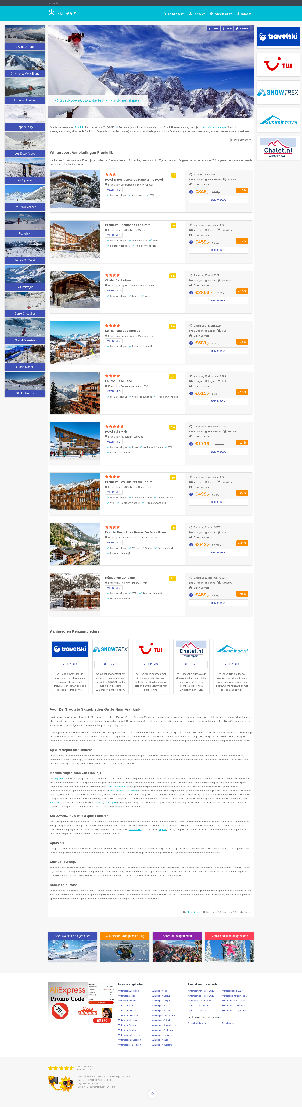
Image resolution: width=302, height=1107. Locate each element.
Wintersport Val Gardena (129, 1040)
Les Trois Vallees (25, 207)
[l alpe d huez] (25, 34)
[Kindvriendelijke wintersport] (229, 950)
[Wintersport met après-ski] (177, 950)
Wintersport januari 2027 (199, 1001)
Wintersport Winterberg (128, 991)
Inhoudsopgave (242, 139)
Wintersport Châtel (161, 1020)
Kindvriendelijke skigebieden (229, 936)
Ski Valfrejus (25, 287)
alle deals (70, 664)
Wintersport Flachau (127, 1001)
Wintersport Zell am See (163, 1015)
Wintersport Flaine (160, 1005)
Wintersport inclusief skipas (235, 996)
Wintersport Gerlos (126, 996)
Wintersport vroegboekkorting (125, 936)
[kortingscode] (81, 1001)
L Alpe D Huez (25, 46)
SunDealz (91, 1076)
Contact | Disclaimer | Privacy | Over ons (96, 1087)
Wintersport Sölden (127, 1025)
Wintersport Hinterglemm (164, 1025)
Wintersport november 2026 (201, 991)
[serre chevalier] (25, 301)
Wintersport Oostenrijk (162, 1030)
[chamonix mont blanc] (25, 60)
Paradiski (25, 233)
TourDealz (113, 1076)
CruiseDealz (125, 1076)
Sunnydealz (106, 1080)
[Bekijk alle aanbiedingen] (278, 36)
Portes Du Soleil (24, 260)
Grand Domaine (25, 340)
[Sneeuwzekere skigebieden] (72, 950)
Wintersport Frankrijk (162, 1035)
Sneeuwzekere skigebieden (72, 936)
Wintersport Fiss (159, 991)
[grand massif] (25, 354)
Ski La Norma (25, 393)
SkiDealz (102, 1076)
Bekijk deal (218, 199)
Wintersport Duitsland (162, 1045)
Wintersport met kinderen (234, 1005)
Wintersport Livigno (161, 1001)
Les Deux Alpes (25, 153)
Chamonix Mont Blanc (25, 73)
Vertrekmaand (222, 13)
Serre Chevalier (25, 313)
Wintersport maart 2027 (199, 1010)
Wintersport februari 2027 (200, 1005)
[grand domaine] (25, 327)
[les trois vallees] (25, 194)
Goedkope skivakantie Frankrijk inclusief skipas (99, 100)
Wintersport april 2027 (232, 991)
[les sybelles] (25, 167)
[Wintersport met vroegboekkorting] (125, 950)
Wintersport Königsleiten (129, 1045)
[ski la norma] (25, 381)
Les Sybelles (25, 180)
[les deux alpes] (25, 141)
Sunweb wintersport (197, 1023)
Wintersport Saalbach (128, 1030)
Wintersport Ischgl (126, 1005)
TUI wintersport (229, 1023)
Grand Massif (25, 367)
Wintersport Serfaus (161, 1010)
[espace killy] (25, 114)
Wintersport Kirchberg (128, 1020)
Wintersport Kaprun (161, 996)
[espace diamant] (25, 87)
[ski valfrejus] (25, 274)
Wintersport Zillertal (127, 1010)
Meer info (114, 189)
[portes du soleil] (25, 247)
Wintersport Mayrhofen (128, 1015)
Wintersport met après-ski (234, 1010)
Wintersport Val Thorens (129, 1035)
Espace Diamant (25, 100)
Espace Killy (25, 127)
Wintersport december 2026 (201, 996)
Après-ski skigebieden (177, 936)
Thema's (198, 13)
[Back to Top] (152, 1093)
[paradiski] (25, 221)
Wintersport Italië (160, 1040)
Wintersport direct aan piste (235, 1001)
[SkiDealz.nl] (62, 1068)
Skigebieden (175, 13)
